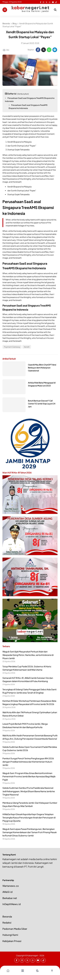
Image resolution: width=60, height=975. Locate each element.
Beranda (7, 916)
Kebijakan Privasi (11, 940)
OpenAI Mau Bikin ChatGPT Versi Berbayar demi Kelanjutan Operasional (42, 368)
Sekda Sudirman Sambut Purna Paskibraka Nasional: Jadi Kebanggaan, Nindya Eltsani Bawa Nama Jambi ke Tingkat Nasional (28, 791)
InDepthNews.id (11, 904)
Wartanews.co (10, 885)
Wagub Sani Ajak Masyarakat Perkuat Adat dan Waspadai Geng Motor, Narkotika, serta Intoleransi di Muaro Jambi (28, 654)
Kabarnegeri (32, 955)
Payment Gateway (12, 347)
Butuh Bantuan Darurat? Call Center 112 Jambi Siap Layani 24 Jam (41, 404)
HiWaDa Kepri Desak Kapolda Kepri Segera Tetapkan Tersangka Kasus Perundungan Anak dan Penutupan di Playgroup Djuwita (29, 817)
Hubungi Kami (10, 934)
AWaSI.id (7, 891)
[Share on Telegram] (54, 49)
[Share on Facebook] (38, 49)
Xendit (27, 347)
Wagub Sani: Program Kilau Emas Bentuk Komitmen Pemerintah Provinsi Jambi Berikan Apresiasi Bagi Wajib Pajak (29, 776)
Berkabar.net (9, 898)
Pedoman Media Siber (14, 928)
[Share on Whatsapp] (49, 49)
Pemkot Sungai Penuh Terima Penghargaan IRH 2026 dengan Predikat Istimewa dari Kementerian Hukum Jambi (28, 761)
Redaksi (6, 922)
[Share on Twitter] (43, 49)
